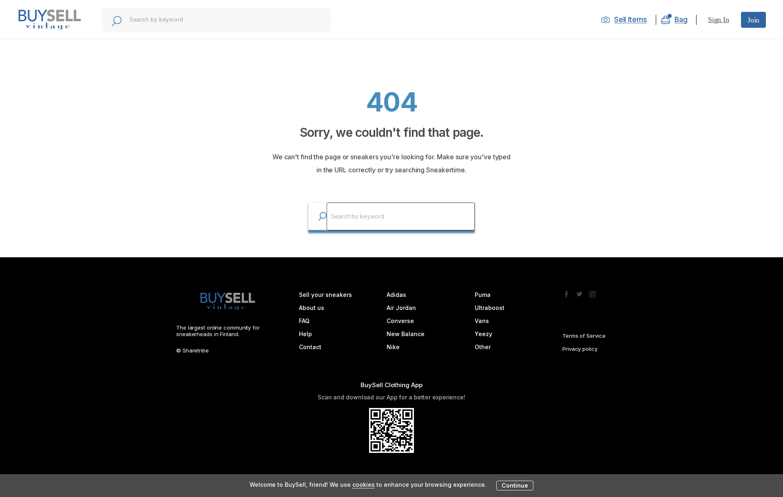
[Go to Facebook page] (566, 292)
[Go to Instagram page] (592, 292)
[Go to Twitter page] (579, 292)
